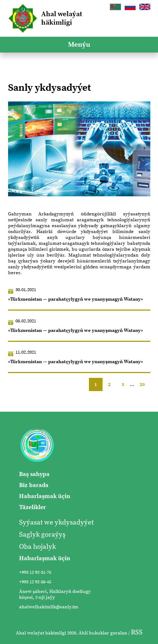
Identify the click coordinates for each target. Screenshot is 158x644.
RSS (137, 632)
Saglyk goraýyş (42, 534)
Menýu (79, 44)
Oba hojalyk (37, 547)
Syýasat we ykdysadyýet (56, 522)
